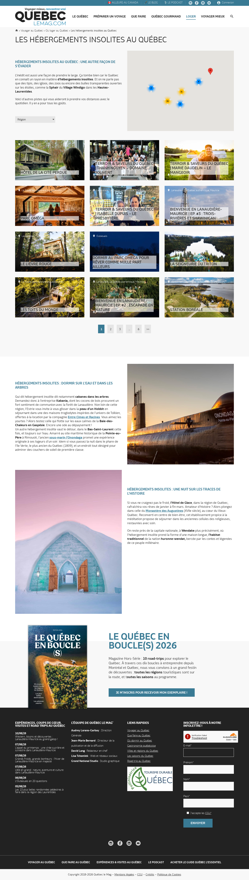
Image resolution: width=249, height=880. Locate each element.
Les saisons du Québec (140, 755)
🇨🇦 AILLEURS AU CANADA (122, 2)
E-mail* (187, 745)
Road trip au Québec (139, 760)
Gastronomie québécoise (141, 745)
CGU (140, 874)
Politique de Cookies (169, 874)
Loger (191, 16)
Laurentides (28, 235)
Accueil (16, 30)
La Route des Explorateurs (36, 190)
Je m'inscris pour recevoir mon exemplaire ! (151, 692)
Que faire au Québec (138, 735)
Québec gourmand (166, 16)
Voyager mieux (213, 16)
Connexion (227, 2)
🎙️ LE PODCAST (173, 2)
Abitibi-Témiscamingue (183, 281)
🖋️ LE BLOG (150, 2)
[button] (210, 71)
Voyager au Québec (138, 730)
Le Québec (80, 16)
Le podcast (156, 862)
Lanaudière (28, 144)
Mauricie (140, 190)
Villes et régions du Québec (142, 750)
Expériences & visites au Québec (119, 862)
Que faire (138, 16)
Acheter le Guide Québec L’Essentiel (195, 862)
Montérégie (102, 144)
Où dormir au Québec (139, 740)
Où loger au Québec (57, 30)
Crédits (150, 874)
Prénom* (188, 762)
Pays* (186, 796)
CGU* (208, 813)
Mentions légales (124, 874)
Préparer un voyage (110, 16)
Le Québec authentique (122, 190)
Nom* (186, 779)
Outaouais (56, 190)
